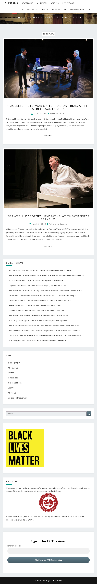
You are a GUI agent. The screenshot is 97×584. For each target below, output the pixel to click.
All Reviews (42, 3)
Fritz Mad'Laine (58, 114)
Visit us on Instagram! (74, 9)
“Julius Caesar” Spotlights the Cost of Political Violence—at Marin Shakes (40, 270)
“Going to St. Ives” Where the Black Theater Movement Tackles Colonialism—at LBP (44, 335)
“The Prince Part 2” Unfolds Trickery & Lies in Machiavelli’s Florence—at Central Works (45, 290)
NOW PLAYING (27, 3)
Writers (55, 3)
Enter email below (14, 546)
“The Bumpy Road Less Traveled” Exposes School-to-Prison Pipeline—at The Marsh (44, 325)
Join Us (44, 9)
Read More (49, 136)
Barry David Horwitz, (15, 516)
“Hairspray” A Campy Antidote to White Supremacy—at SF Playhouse (37, 320)
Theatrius (11, 3)
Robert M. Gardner (58, 224)
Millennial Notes (30, 9)
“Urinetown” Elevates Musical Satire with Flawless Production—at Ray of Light (42, 295)
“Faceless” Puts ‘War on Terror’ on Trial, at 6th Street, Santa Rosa (48, 107)
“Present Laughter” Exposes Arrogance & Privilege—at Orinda (34, 305)
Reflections (68, 3)
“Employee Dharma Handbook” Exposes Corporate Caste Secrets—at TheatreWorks (44, 330)
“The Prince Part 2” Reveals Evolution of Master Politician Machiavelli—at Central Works (46, 275)
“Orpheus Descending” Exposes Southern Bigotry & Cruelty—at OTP (37, 285)
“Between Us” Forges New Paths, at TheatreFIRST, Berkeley (48, 217)
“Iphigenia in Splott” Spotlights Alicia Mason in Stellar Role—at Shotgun (39, 300)
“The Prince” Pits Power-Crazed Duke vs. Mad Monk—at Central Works (38, 315)
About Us (56, 9)
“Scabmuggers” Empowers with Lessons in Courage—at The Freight (37, 340)
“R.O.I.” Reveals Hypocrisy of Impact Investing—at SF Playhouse (35, 280)
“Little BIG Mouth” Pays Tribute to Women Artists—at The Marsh (36, 310)
